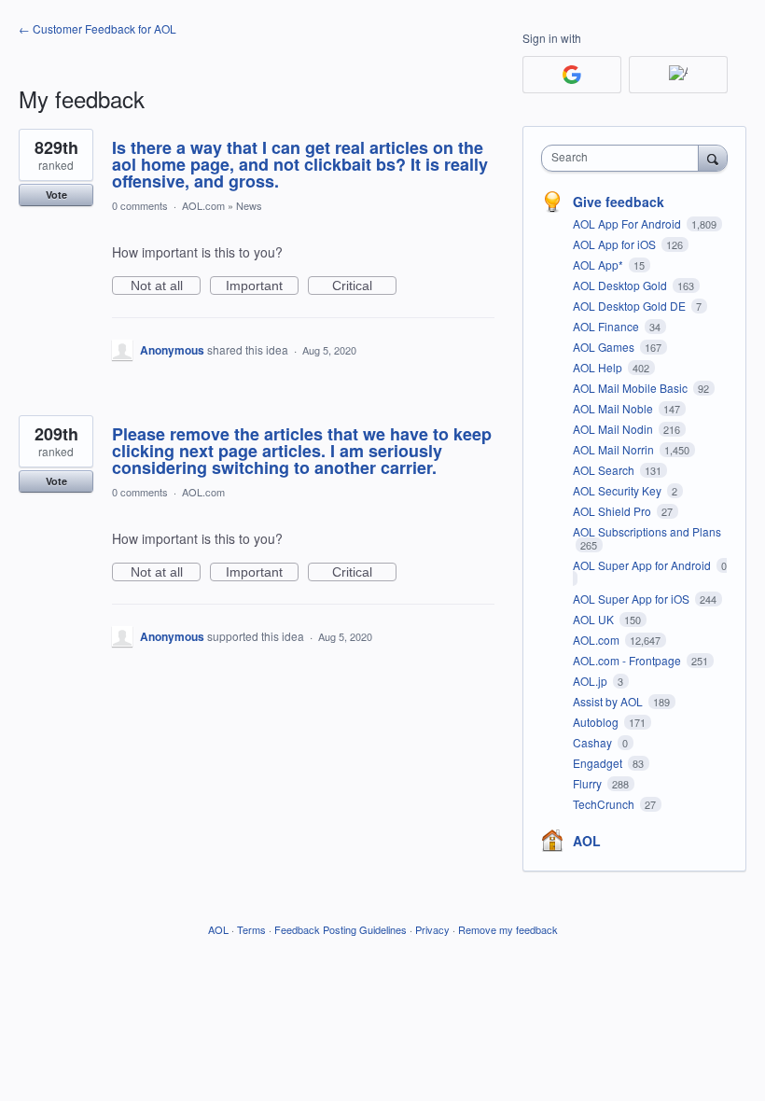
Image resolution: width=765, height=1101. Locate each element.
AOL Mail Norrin (615, 449)
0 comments (140, 205)
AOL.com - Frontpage (628, 660)
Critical (364, 286)
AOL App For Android (628, 223)
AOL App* (599, 264)
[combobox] (624, 158)
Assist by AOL (609, 701)
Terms (251, 929)
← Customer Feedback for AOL (97, 28)
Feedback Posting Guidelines (340, 929)
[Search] (713, 158)
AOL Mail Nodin (614, 429)
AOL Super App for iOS (632, 598)
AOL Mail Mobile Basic (631, 388)
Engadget (599, 763)
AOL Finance (607, 326)
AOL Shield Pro (613, 511)
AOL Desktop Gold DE (630, 306)
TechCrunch (605, 804)
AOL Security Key (618, 490)
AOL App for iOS (616, 244)
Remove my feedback (508, 929)
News (249, 205)
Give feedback (618, 201)
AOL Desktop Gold (621, 285)
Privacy (432, 929)
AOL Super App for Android (643, 565)
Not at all (166, 286)
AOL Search (605, 470)
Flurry (589, 783)
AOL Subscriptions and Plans (647, 531)
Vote (56, 195)
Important (262, 286)
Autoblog (597, 722)
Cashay (594, 742)
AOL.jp (591, 681)
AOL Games (605, 347)
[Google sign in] (571, 74)
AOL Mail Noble (614, 408)
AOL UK (595, 619)
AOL (587, 840)
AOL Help (599, 367)
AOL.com (203, 205)
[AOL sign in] (678, 74)
